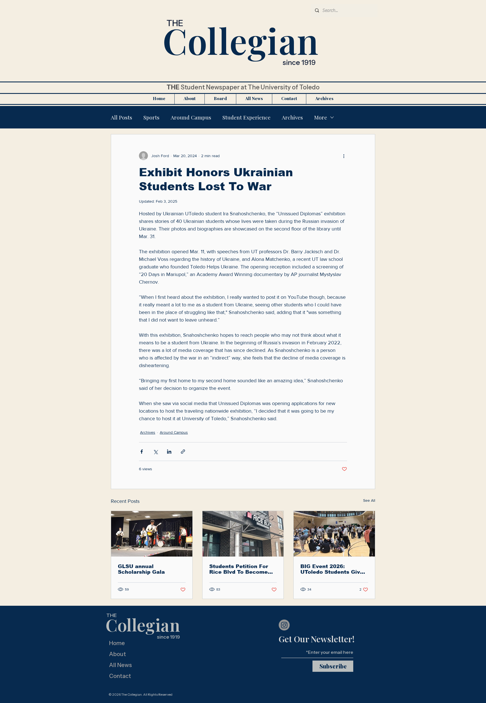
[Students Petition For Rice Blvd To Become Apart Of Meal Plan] (243, 534)
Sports (151, 117)
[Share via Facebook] (141, 451)
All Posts (121, 117)
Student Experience (246, 117)
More (320, 117)
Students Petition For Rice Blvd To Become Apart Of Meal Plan (238, 569)
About (117, 654)
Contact (120, 676)
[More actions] (343, 155)
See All (369, 500)
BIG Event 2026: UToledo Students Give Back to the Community (332, 569)
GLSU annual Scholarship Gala (141, 569)
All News (120, 665)
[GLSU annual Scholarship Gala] (151, 534)
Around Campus (191, 117)
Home (117, 643)
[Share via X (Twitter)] (155, 451)
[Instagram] (284, 625)
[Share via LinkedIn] (169, 451)
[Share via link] (183, 451)
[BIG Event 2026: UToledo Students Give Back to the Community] (334, 534)
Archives (292, 117)
